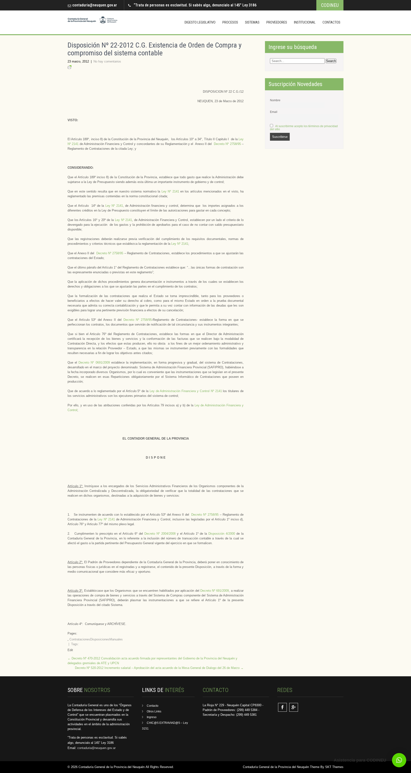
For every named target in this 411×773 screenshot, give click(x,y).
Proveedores (276, 22)
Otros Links (154, 711)
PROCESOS (230, 22)
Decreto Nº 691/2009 (214, 590)
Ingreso (152, 717)
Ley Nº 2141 (170, 191)
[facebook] (282, 707)
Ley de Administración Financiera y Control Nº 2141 (186, 391)
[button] (399, 760)
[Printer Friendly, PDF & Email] (69, 68)
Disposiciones (99, 639)
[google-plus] (293, 707)
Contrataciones (79, 639)
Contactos (331, 22)
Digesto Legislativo (200, 22)
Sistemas (252, 22)
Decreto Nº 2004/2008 (160, 533)
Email (273, 111)
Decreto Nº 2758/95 (227, 144)
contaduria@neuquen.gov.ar (94, 5)
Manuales (116, 639)
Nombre (275, 100)
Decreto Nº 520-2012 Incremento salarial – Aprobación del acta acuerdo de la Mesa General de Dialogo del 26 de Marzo (159, 668)
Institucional (305, 22)
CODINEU (330, 5)
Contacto (152, 705)
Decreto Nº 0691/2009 (94, 362)
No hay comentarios (107, 61)
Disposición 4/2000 (221, 533)
